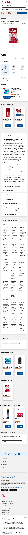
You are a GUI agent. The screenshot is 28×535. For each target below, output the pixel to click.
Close (25, 517)
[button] (22, 77)
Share (24, 23)
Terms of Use (9, 533)
